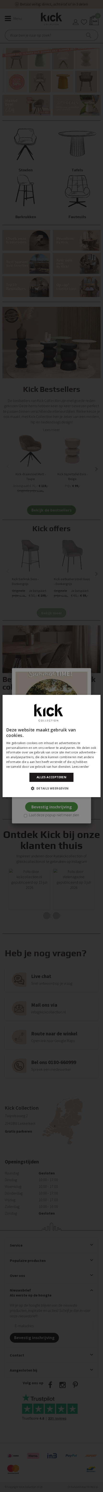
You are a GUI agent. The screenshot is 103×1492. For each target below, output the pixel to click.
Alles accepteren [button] (51, 777)
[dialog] (52, 746)
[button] (51, 788)
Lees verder (80, 767)
